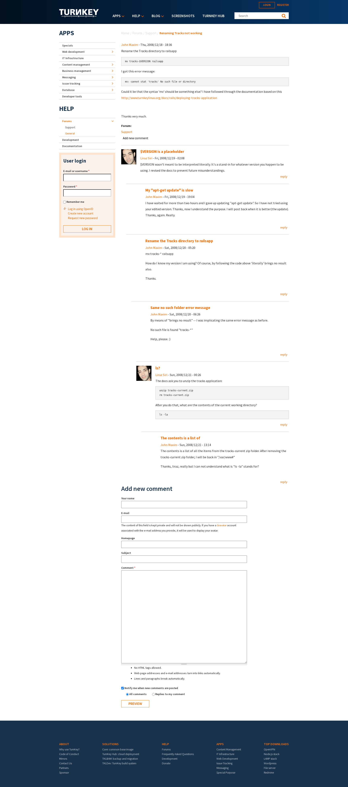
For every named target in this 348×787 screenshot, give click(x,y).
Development (70, 140)
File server (270, 768)
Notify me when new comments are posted (151, 688)
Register (283, 5)
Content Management (228, 749)
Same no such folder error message (180, 307)
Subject (126, 552)
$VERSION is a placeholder (162, 151)
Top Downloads (276, 744)
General (70, 133)
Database (68, 90)
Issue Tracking (224, 763)
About (64, 744)
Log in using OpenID (80, 209)
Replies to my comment (170, 694)
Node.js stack (271, 754)
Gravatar (222, 525)
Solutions (110, 744)
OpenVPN (269, 749)
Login (267, 5)
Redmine (269, 772)
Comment (128, 567)
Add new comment (135, 138)
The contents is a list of (180, 438)
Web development (73, 52)
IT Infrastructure (73, 58)
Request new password (83, 218)
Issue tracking (71, 83)
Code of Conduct (69, 754)
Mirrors (63, 758)
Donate (166, 763)
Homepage (128, 538)
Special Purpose (225, 772)
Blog (155, 16)
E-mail (125, 513)
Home (125, 33)
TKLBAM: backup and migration (120, 758)
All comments (138, 694)
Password (70, 186)
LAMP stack (270, 758)
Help (135, 16)
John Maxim (129, 45)
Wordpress (270, 763)
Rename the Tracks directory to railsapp (179, 241)
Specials (67, 45)
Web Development (227, 758)
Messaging (69, 77)
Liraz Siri (146, 158)
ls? (157, 368)
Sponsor (64, 772)
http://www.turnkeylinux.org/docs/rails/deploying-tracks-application (169, 98)
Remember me (75, 202)
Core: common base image (117, 749)
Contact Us (65, 763)
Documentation (72, 146)
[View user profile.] (128, 156)
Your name (127, 498)
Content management (76, 64)
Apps (116, 16)
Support (150, 33)
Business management (76, 71)
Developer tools (72, 96)
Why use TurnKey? (69, 749)
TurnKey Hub (213, 15)
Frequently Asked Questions (178, 754)
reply (283, 176)
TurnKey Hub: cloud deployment (120, 754)
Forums (137, 33)
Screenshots (183, 15)
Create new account (80, 213)
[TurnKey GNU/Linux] (79, 16)
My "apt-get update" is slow (169, 190)
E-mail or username (76, 171)
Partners (63, 768)
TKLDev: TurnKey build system (119, 763)
